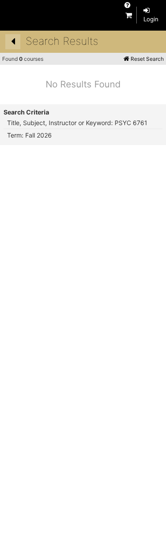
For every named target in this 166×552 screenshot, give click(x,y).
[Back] (12, 41)
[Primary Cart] (128, 15)
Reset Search (146, 58)
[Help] (127, 4)
